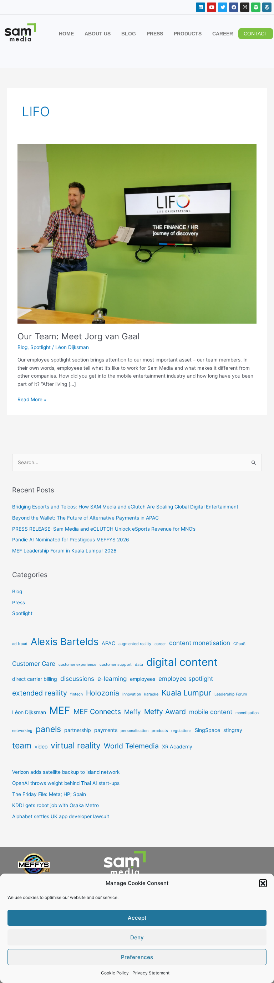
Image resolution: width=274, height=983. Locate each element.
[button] (263, 883)
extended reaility (39, 693)
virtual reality (76, 746)
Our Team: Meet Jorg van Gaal (78, 336)
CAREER (222, 33)
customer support (116, 664)
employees (142, 679)
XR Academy (177, 746)
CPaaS (239, 644)
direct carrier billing (34, 679)
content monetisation (199, 643)
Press (18, 602)
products (160, 730)
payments (105, 730)
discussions (77, 678)
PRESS (155, 33)
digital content (182, 662)
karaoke (151, 694)
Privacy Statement (150, 972)
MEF (59, 710)
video (41, 746)
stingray (232, 730)
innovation (131, 694)
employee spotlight (185, 678)
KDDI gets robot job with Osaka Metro (55, 805)
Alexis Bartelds (64, 642)
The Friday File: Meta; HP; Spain (49, 794)
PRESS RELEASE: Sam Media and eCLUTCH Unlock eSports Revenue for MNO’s (104, 529)
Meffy (132, 712)
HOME (66, 33)
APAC (108, 643)
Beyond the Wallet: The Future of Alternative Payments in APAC (85, 518)
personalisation (134, 730)
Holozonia (102, 693)
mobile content (210, 712)
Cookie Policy (115, 972)
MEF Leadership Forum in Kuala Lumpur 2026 (64, 551)
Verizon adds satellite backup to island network (66, 772)
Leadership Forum (230, 694)
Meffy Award (165, 711)
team (21, 746)
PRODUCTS (188, 33)
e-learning (112, 678)
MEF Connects (97, 711)
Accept (137, 917)
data (139, 664)
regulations (181, 730)
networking (22, 730)
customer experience (77, 664)
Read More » (31, 398)
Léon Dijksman (29, 712)
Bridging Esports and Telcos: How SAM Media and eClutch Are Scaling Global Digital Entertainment (125, 507)
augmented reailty (134, 644)
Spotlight (40, 347)
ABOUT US (98, 33)
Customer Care (33, 663)
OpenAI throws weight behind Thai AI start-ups (66, 783)
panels (48, 729)
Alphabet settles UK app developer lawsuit (60, 816)
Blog (22, 347)
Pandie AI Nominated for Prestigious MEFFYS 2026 (70, 539)
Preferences (137, 957)
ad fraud (19, 644)
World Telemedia (131, 746)
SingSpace (207, 730)
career (160, 644)
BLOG (128, 33)
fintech (76, 694)
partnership (77, 730)
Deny (137, 937)
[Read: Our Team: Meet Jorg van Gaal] (136, 233)
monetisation (247, 713)
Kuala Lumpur (186, 692)
